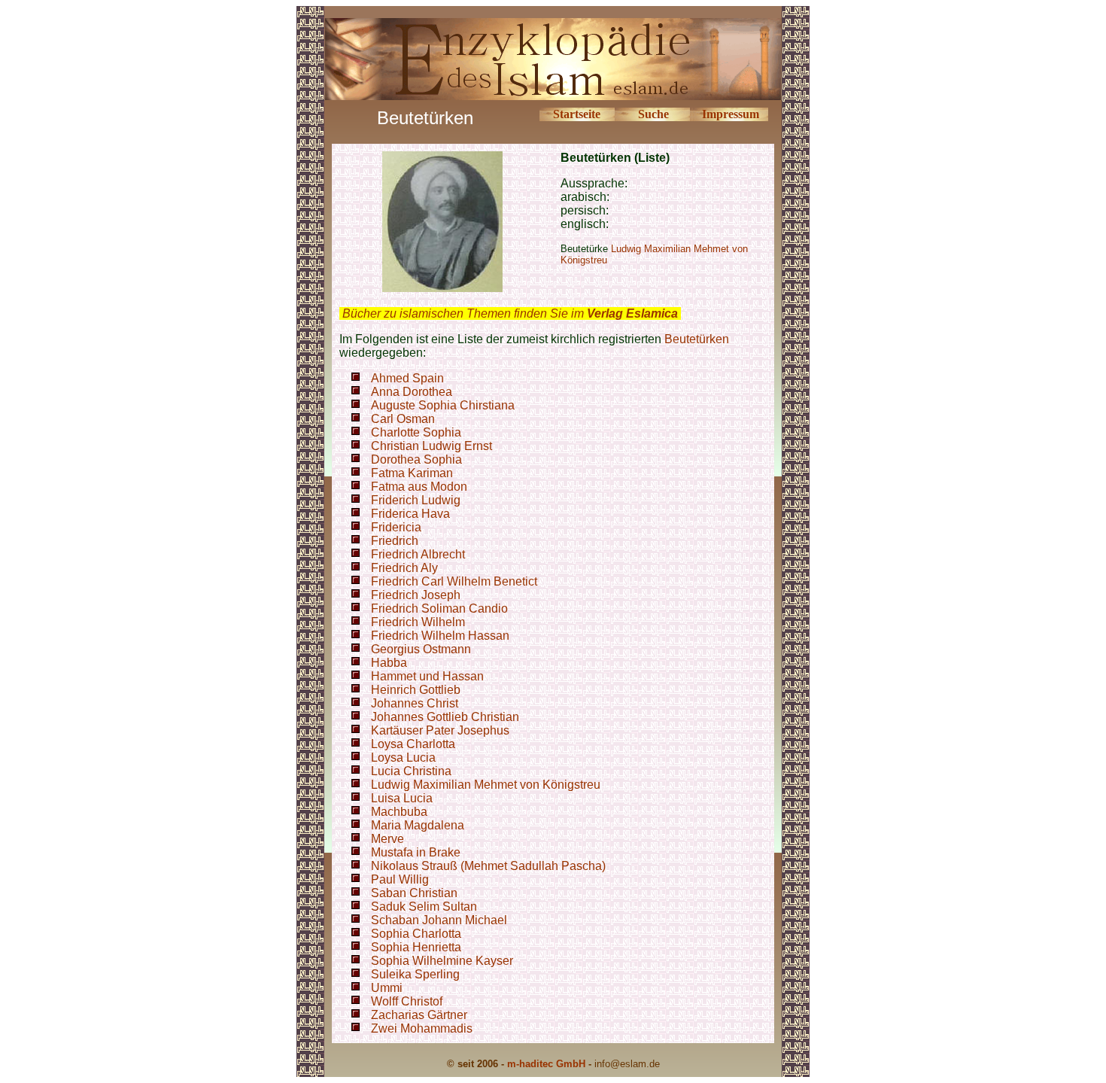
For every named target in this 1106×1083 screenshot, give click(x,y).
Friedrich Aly (404, 567)
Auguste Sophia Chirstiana (443, 405)
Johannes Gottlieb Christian (445, 716)
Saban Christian (414, 893)
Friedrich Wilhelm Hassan (440, 635)
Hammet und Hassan (427, 676)
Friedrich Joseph (415, 595)
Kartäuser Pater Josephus (440, 730)
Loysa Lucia (403, 757)
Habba (389, 662)
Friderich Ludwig (415, 500)
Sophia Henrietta (416, 947)
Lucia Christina (411, 771)
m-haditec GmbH (546, 1063)
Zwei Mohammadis (421, 1028)
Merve (387, 838)
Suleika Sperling (415, 974)
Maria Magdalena (417, 825)
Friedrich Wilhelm (418, 622)
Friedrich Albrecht (418, 554)
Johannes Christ (414, 703)
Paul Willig (400, 879)
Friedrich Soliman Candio (439, 608)
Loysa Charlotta (413, 744)
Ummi (387, 987)
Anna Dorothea (411, 391)
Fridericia (396, 527)
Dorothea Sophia (416, 459)
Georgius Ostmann (421, 649)
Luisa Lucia (402, 798)
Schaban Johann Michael (439, 920)
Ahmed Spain (407, 378)
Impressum (730, 114)
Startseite (576, 114)
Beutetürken (696, 339)
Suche (653, 114)
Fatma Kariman (412, 473)
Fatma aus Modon (419, 486)
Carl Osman (403, 418)
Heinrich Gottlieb (415, 689)
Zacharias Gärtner (419, 1014)
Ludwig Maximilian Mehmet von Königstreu (485, 784)
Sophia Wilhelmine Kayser (442, 960)
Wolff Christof (406, 1001)
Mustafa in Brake (415, 852)
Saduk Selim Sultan (424, 906)
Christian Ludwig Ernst (431, 446)
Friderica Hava (410, 513)
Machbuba (399, 811)
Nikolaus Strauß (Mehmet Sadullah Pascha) (488, 865)
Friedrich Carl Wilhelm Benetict (454, 581)
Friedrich (394, 540)
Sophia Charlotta (416, 933)
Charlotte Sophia (416, 432)
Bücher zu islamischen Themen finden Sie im (510, 313)
